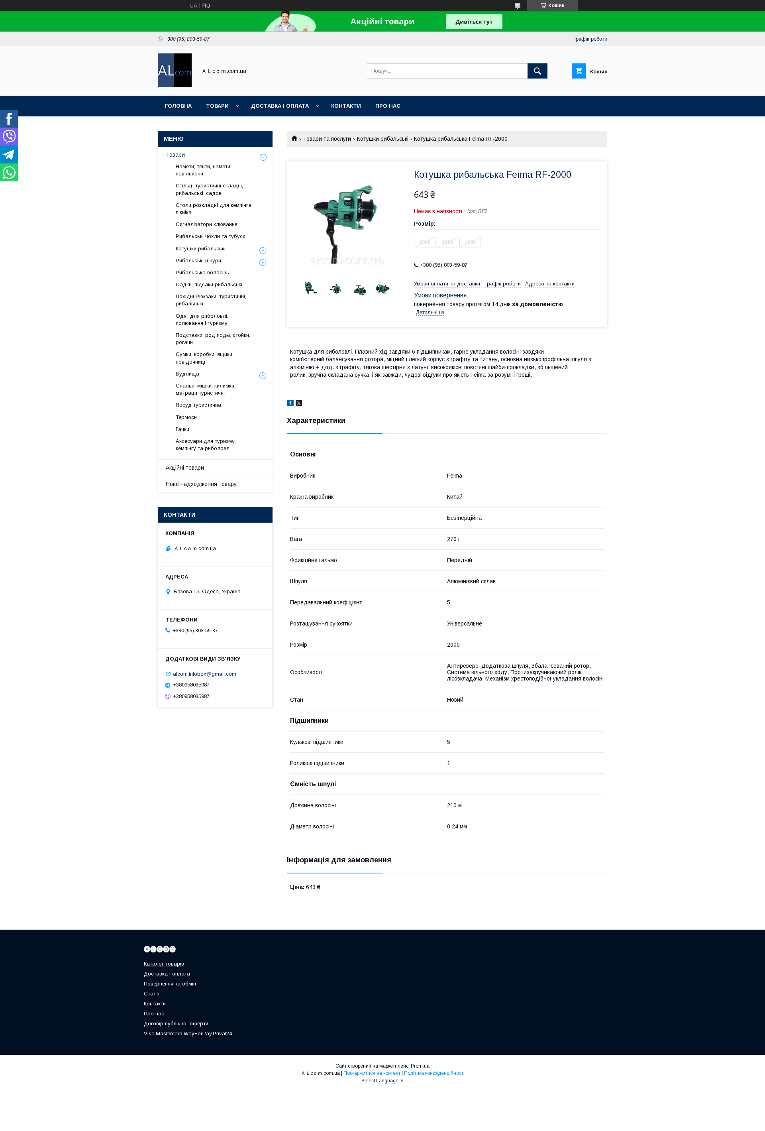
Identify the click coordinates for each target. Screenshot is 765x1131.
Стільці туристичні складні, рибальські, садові (209, 189)
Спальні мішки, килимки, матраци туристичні (205, 389)
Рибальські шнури (198, 261)
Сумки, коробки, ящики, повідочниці (204, 357)
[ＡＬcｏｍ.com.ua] (175, 85)
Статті (151, 994)
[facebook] (290, 404)
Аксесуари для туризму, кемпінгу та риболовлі (206, 444)
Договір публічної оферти (176, 1024)
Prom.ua (420, 1066)
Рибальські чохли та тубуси (210, 236)
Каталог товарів (164, 964)
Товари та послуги (327, 139)
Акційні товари (185, 467)
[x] (299, 404)
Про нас (387, 106)
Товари (217, 106)
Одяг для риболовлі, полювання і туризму (202, 319)
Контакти (346, 106)
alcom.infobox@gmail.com (204, 674)
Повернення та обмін (170, 984)
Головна (178, 106)
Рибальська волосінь (202, 272)
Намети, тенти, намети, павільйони (203, 170)
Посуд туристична (198, 405)
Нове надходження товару (201, 484)
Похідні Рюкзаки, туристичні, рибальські (211, 300)
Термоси (186, 417)
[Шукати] (537, 71)
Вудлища (187, 374)
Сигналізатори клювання (206, 224)
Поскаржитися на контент (371, 1073)
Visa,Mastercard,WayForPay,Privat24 (188, 1034)
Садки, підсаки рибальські (209, 284)
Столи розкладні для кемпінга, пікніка (214, 208)
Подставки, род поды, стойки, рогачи (213, 338)
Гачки (182, 429)
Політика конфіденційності (434, 1073)
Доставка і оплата (280, 106)
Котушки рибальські (382, 139)
